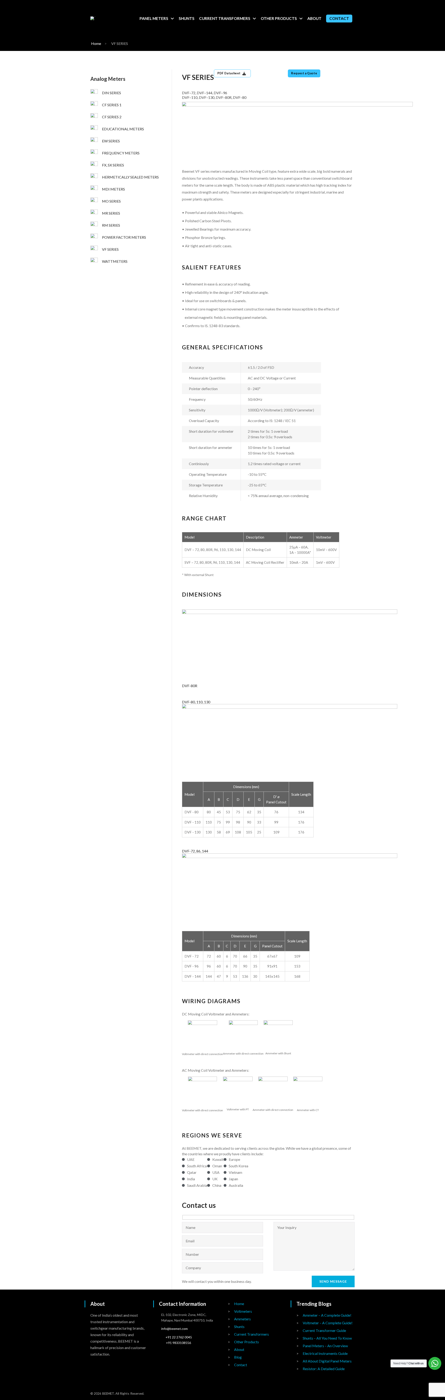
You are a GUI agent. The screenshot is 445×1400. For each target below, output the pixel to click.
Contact (240, 1364)
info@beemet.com (174, 1329)
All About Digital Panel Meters (327, 1361)
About (239, 1349)
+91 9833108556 (178, 1343)
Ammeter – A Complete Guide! (327, 1315)
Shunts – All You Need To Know (327, 1338)
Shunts (239, 1326)
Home (96, 43)
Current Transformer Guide (324, 1330)
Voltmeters (243, 1311)
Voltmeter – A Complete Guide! (328, 1323)
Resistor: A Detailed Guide (324, 1368)
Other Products (246, 1342)
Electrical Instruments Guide (325, 1353)
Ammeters (242, 1319)
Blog (238, 1357)
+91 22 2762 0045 (178, 1337)
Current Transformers (251, 1334)
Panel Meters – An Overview (325, 1346)
